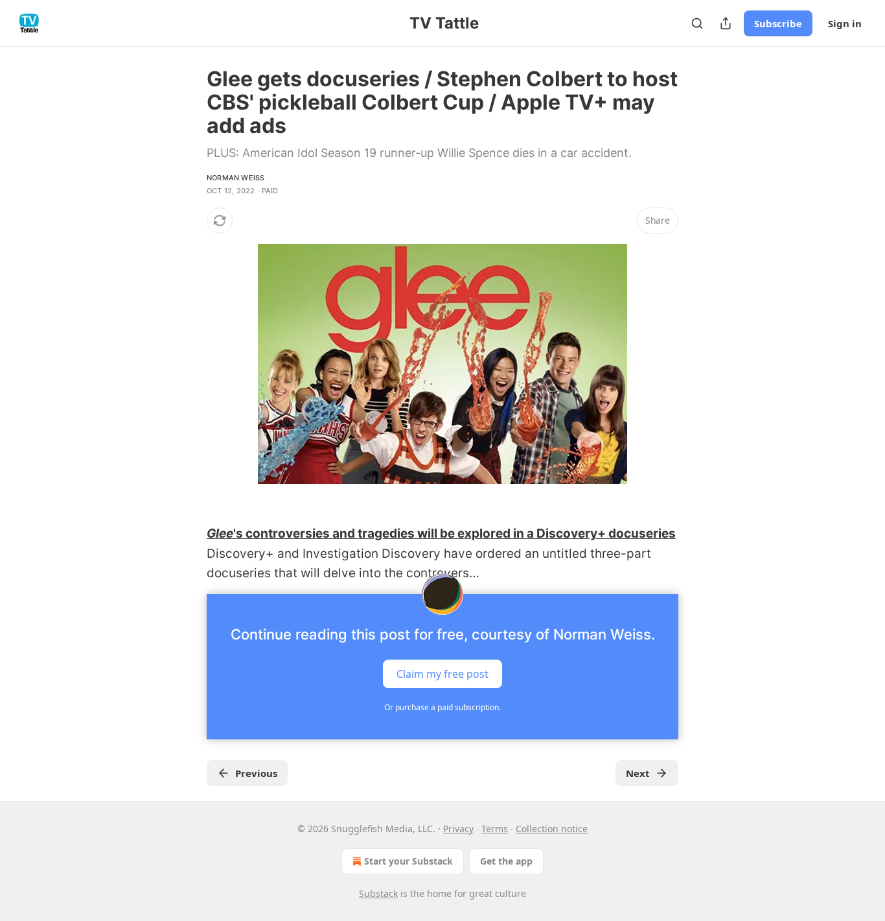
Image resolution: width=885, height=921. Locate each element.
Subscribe (778, 23)
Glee (220, 533)
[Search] (697, 23)
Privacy (458, 828)
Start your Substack (408, 861)
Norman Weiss (235, 177)
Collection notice (552, 828)
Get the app (506, 861)
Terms (494, 828)
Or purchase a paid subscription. (442, 707)
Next (638, 773)
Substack (378, 893)
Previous (256, 773)
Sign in (845, 23)
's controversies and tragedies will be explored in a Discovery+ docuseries (454, 533)
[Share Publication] (726, 23)
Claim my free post (442, 673)
